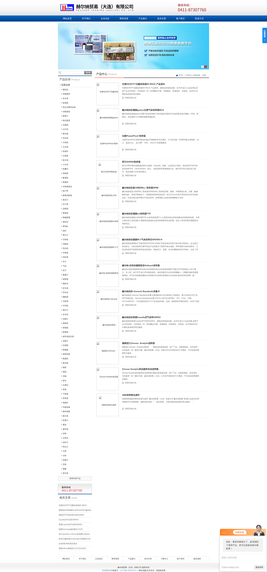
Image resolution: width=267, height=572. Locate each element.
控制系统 (66, 112)
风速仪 (65, 151)
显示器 (65, 416)
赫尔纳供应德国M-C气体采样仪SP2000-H (142, 239)
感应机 (65, 323)
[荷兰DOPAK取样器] (107, 171)
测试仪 (65, 222)
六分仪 (65, 164)
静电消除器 (67, 195)
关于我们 (86, 18)
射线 (64, 389)
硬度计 (65, 116)
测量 (64, 469)
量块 (64, 425)
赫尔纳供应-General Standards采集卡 (141, 291)
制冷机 (65, 363)
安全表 (65, 98)
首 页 (181, 75)
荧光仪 (65, 292)
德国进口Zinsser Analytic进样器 (138, 343)
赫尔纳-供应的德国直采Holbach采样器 (141, 265)
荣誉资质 (124, 18)
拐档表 (65, 173)
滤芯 (64, 231)
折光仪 (65, 314)
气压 (64, 266)
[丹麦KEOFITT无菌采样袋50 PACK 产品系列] (108, 94)
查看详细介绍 (130, 98)
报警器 (65, 279)
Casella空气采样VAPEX (69, 520)
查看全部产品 (75, 478)
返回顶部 (197, 559)
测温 (64, 372)
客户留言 (180, 18)
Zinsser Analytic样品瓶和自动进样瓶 (140, 369)
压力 (64, 261)
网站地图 (142, 570)
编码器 (65, 297)
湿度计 (65, 341)
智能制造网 (160, 570)
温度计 (65, 460)
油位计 (65, 442)
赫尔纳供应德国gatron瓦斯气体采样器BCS (143, 110)
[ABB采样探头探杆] (108, 405)
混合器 (65, 138)
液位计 (65, 310)
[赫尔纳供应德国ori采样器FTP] (108, 223)
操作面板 (66, 411)
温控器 (65, 257)
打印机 (65, 306)
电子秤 (65, 191)
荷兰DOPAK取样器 (131, 162)
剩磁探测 (66, 217)
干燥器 (65, 394)
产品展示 (142, 18)
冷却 (64, 451)
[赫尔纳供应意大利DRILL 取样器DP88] (108, 197)
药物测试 (66, 94)
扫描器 (65, 125)
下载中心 (164, 559)
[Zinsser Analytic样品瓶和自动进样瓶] (108, 379)
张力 (64, 270)
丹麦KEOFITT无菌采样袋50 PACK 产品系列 (143, 84)
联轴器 (65, 350)
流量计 (65, 319)
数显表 (65, 178)
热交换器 (66, 120)
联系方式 (199, 18)
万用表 (65, 142)
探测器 (65, 328)
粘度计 (65, 420)
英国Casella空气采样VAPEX (70, 524)
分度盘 (65, 156)
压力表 (65, 204)
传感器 (65, 345)
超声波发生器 (68, 336)
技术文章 (161, 18)
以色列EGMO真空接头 (68, 544)
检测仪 (65, 182)
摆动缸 (65, 226)
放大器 (65, 160)
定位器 (65, 288)
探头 (64, 381)
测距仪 (65, 284)
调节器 (65, 429)
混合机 (65, 248)
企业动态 (105, 18)
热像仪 (65, 169)
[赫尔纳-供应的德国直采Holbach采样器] (108, 275)
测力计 (65, 235)
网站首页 (67, 18)
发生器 (65, 473)
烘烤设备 (66, 354)
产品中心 (188, 75)
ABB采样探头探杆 (131, 395)
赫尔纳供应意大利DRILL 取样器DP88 (140, 187)
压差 (64, 464)
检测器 (65, 332)
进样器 (65, 209)
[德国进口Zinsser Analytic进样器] (108, 353)
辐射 (64, 367)
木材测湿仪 (67, 187)
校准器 (65, 103)
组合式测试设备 (69, 107)
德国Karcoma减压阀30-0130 (71, 529)
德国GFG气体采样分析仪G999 (71, 515)
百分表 (65, 147)
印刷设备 (66, 407)
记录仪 (65, 438)
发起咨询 (259, 567)
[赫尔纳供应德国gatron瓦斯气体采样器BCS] (108, 120)
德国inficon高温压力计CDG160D (72, 548)
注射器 (65, 301)
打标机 (65, 239)
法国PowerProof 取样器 (134, 136)
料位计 (65, 447)
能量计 (65, 275)
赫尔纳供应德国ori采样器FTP (136, 213)
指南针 (65, 403)
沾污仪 (65, 129)
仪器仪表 (65, 85)
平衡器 (65, 253)
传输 (64, 376)
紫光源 (65, 134)
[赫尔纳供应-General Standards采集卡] (108, 301)
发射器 (65, 398)
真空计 (65, 200)
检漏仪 (65, 358)
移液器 (65, 213)
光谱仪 (65, 385)
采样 (64, 433)
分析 (64, 455)
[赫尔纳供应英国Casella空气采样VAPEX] (108, 327)
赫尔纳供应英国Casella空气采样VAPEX (141, 317)
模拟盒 (65, 90)
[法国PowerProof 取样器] (108, 146)
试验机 (65, 244)
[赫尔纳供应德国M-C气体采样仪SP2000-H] (108, 249)
